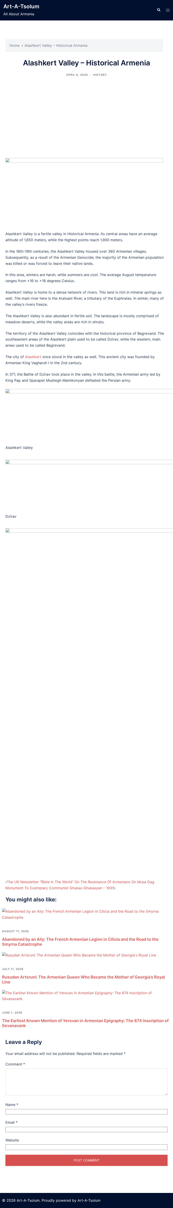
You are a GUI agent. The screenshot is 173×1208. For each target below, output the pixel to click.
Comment (15, 1064)
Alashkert (33, 356)
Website (12, 1140)
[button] (158, 10)
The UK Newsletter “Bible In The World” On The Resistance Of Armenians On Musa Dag (80, 882)
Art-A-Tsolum (21, 6)
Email (11, 1122)
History (100, 74)
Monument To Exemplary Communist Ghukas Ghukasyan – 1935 (59, 888)
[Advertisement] (86, 117)
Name (11, 1104)
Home (14, 45)
